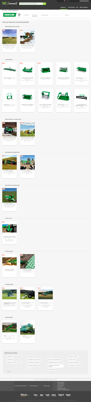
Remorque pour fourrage (73, 362)
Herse (29, 368)
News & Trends (84, 7)
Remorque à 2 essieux (12, 362)
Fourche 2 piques (72, 359)
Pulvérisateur (10, 359)
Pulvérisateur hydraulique (33, 365)
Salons (67, 15)
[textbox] (31, 3)
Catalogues (71, 7)
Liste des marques (60, 382)
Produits (63, 7)
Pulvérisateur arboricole (53, 362)
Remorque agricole (18, 356)
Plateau (49, 356)
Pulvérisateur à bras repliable (33, 362)
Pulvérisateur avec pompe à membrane (53, 366)
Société (26, 15)
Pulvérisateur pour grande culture (34, 359)
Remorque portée (51, 369)
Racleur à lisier (80, 365)
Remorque (10, 356)
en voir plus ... (9, 371)
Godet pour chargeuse (73, 356)
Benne (20, 362)
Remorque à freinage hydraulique (54, 359)
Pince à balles (71, 365)
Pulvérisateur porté (31, 356)
